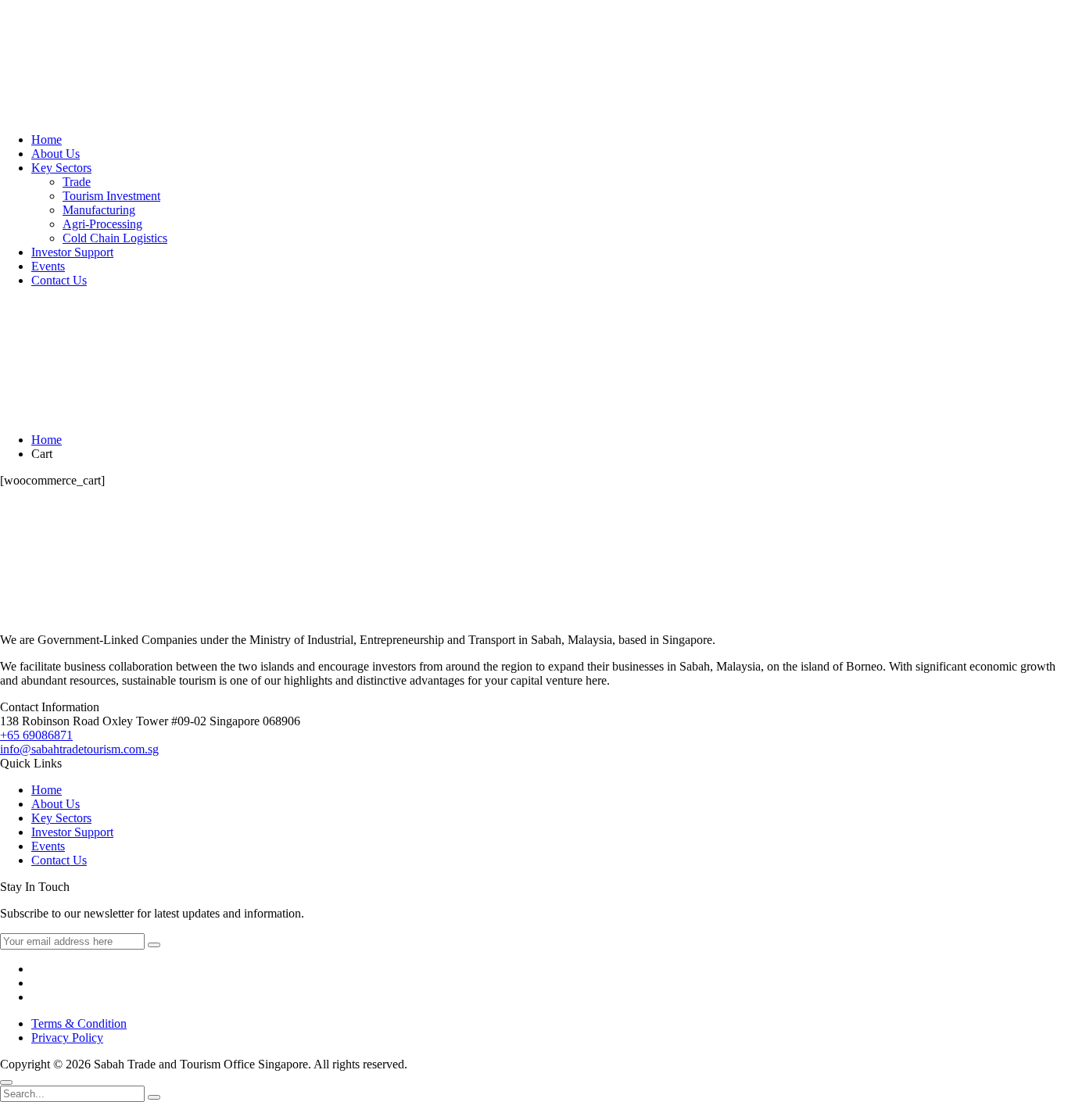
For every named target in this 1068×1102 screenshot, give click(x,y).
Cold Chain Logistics (115, 238)
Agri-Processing (102, 224)
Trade (77, 181)
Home (46, 139)
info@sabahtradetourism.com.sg (79, 749)
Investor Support (72, 252)
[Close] (6, 1082)
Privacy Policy (67, 1037)
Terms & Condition (79, 1023)
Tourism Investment (111, 195)
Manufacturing (99, 209)
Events (48, 266)
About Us (55, 153)
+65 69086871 (36, 735)
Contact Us (59, 280)
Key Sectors (61, 167)
